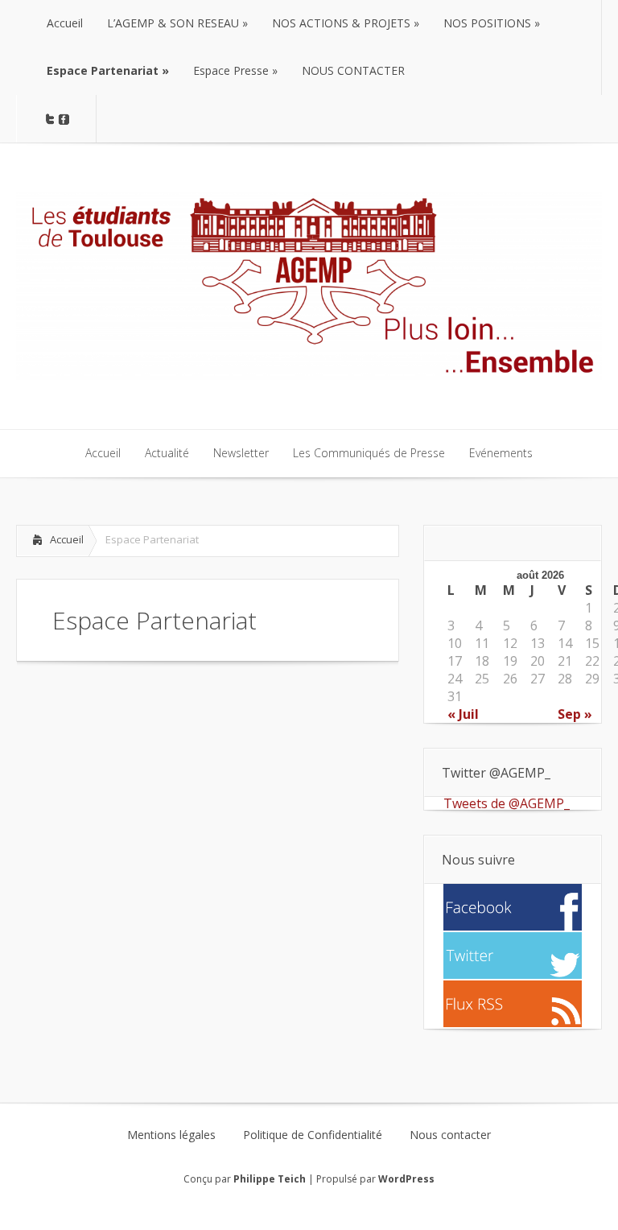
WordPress (406, 1179)
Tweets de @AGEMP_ (506, 803)
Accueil (67, 539)
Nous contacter (450, 1135)
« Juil (463, 714)
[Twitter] (512, 974)
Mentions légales (171, 1135)
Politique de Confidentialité (312, 1135)
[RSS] (512, 1022)
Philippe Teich (269, 1179)
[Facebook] (512, 926)
